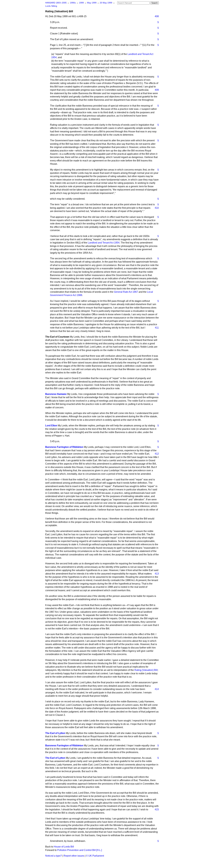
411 (157, 327)
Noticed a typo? (53, 855)
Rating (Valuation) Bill (146, 670)
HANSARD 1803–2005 (56, 3)
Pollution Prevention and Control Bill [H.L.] (79, 850)
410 (157, 208)
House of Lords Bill (64, 846)
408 (157, 16)
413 (157, 573)
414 (157, 689)
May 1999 (92, 3)
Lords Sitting (51, 6)
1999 (81, 3)
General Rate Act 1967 (126, 292)
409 (157, 90)
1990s (73, 3)
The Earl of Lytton (55, 733)
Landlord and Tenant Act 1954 (103, 242)
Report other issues (74, 855)
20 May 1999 (106, 3)
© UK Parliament (95, 855)
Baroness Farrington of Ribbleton (64, 447)
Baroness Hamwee (56, 394)
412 (157, 453)
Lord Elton (51, 425)
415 (157, 809)
